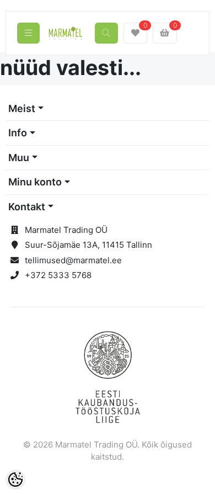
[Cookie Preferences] (15, 479)
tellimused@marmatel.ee (73, 260)
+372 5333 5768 (58, 275)
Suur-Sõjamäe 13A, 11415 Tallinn (88, 244)
